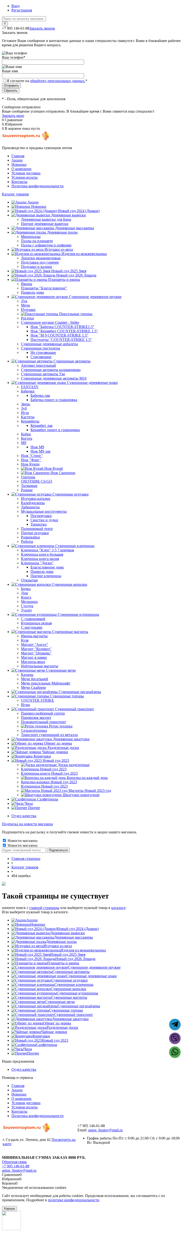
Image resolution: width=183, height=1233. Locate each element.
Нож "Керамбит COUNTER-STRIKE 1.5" (64, 331)
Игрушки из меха (58, 946)
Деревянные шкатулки (70, 1019)
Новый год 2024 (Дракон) (78, 929)
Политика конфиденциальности (37, 186)
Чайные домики (54, 1032)
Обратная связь (14, 1162)
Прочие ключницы (45, 576)
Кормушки (41, 1036)
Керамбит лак (41, 425)
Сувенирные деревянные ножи (91, 976)
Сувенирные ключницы (73, 984)
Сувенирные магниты (69, 997)
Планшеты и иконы (63, 963)
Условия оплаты (24, 177)
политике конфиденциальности (73, 1200)
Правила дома (41, 571)
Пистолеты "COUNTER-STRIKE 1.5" (61, 340)
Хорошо (9, 1208)
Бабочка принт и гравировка (53, 400)
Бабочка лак (40, 395)
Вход (15, 6)
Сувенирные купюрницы (77, 993)
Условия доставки (26, 173)
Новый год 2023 (55, 1040)
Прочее (33, 1053)
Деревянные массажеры (73, 937)
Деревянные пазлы (61, 942)
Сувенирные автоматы (71, 972)
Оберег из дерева (57, 1023)
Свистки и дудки (44, 520)
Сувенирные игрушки (69, 980)
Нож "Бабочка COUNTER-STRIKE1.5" (62, 327)
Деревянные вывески (67, 933)
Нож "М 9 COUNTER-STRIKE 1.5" (59, 335)
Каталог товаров (15, 194)
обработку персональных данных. (57, 81)
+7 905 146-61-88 (15, 1166)
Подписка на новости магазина (27, 824)
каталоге (118, 908)
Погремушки (41, 516)
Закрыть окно (13, 116)
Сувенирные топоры (66, 1010)
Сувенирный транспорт (73, 1015)
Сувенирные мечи (60, 1002)
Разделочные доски (62, 1027)
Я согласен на (47, 81)
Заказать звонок (42, 28)
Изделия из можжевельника (83, 950)
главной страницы (44, 908)
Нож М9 (37, 447)
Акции (17, 160)
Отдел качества (23, 816)
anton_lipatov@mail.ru (105, 1130)
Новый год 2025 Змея (67, 954)
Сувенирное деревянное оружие (94, 967)
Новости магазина (22, 841)
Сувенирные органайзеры (79, 1006)
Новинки (18, 164)
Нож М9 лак (40, 451)
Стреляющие (40, 357)
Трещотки (38, 524)
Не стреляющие (43, 352)
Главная (17, 156)
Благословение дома (47, 567)
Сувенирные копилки (68, 989)
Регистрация (21, 10)
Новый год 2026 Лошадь (75, 959)
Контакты (19, 182)
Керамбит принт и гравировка (55, 430)
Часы (28, 1049)
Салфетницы (46, 1045)
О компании (21, 169)
